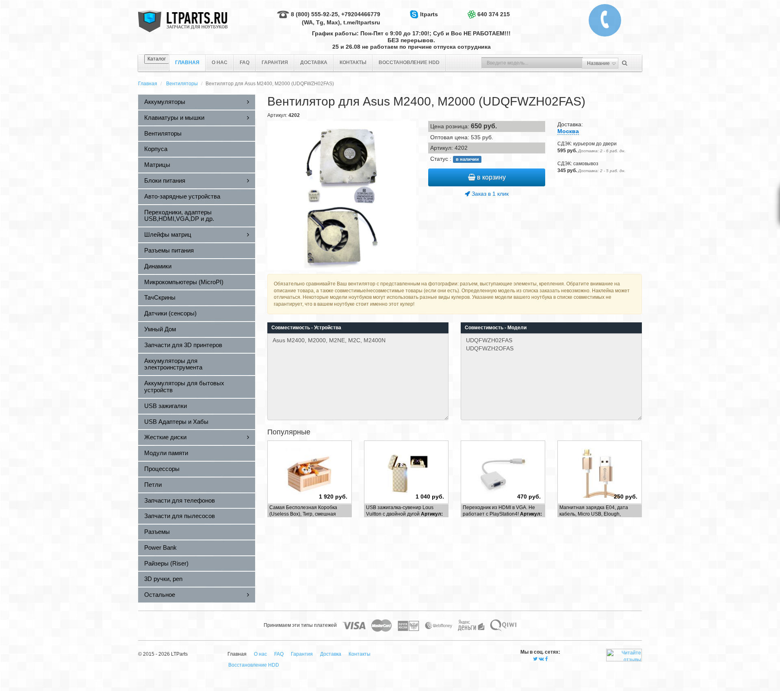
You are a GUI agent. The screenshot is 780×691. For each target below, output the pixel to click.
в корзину (490, 177)
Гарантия (275, 62)
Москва (568, 131)
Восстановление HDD (409, 62)
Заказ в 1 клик (489, 193)
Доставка (313, 62)
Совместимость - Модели (495, 327)
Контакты (353, 62)
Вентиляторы (182, 83)
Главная (147, 83)
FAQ (244, 62)
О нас (220, 62)
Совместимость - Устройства (306, 327)
